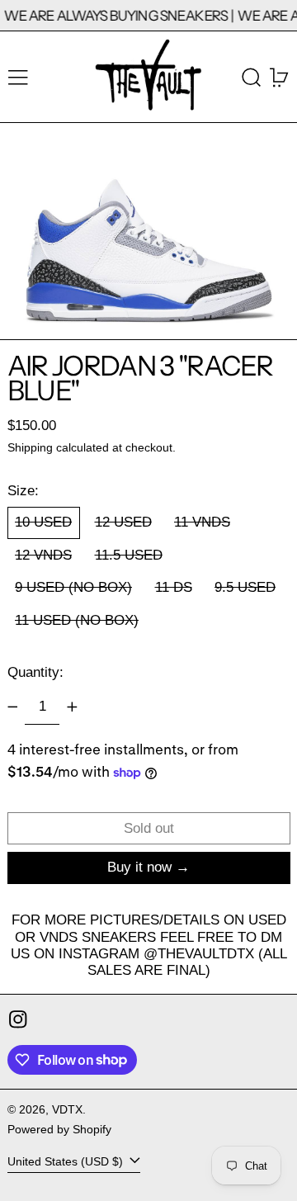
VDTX (67, 1110)
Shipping (30, 448)
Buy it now (139, 867)
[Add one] (71, 706)
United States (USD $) (66, 1162)
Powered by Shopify (59, 1129)
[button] (251, 77)
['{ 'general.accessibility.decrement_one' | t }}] (12, 706)
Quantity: (35, 672)
